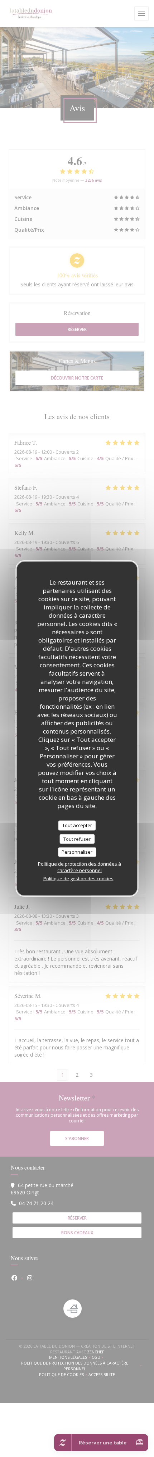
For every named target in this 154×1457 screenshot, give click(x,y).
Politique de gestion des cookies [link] (78, 878)
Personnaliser (77, 852)
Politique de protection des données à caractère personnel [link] (79, 866)
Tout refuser (77, 838)
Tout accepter (77, 825)
